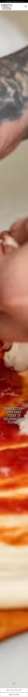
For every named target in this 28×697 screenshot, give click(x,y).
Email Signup (14, 695)
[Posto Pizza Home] (6, 6)
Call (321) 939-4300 (14, 690)
